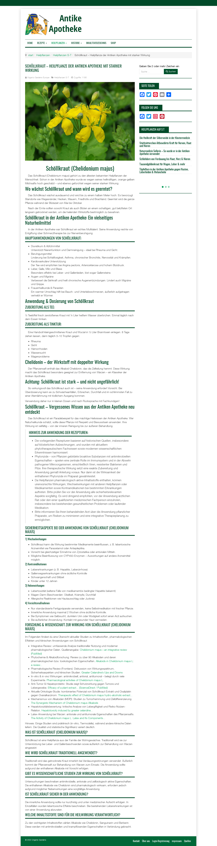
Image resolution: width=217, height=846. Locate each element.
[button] (162, 187)
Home (30, 43)
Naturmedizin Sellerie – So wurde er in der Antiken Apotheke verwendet (165, 152)
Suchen (172, 71)
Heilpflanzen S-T (62, 55)
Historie (75, 43)
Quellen (187, 841)
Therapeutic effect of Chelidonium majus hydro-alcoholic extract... (95, 695)
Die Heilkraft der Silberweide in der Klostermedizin (165, 138)
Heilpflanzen (58, 43)
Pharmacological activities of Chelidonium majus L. (75, 680)
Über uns (146, 841)
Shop (113, 43)
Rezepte (41, 43)
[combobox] (151, 71)
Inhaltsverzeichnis (96, 43)
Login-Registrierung (160, 841)
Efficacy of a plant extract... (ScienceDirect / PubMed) (78, 687)
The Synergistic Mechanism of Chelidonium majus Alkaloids (64, 702)
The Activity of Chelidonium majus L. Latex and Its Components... (68, 718)
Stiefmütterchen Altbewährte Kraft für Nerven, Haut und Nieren (165, 145)
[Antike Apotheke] (54, 24)
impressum (177, 841)
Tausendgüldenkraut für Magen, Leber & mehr (162, 164)
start (30, 55)
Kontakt (136, 841)
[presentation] (142, 182)
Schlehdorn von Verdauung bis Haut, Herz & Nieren (165, 159)
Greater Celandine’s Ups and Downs (102, 672)
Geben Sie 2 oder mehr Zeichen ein (159, 66)
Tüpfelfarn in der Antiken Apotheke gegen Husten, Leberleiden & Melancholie (164, 171)
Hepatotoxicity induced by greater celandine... (67, 710)
